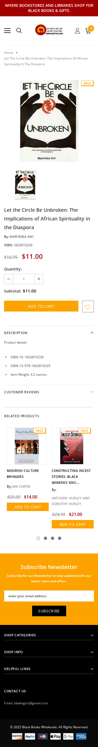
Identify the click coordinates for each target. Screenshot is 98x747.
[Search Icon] (19, 30)
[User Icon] (77, 30)
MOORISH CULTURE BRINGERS (23, 473)
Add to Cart (27, 506)
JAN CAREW (21, 486)
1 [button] (38, 538)
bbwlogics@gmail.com (31, 703)
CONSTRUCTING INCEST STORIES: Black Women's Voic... (71, 476)
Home (8, 52)
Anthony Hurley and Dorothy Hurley (71, 501)
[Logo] (49, 29)
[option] (49, 121)
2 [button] (45, 538)
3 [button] (52, 538)
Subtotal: (12, 291)
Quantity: (13, 269)
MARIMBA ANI (22, 236)
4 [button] (59, 538)
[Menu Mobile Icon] (7, 30)
